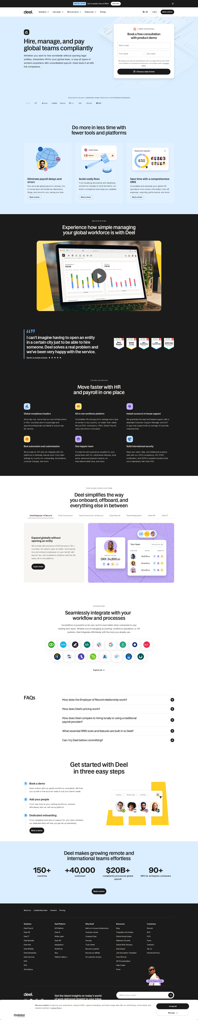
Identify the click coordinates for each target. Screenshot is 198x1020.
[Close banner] (172, 3)
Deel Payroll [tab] (115, 515)
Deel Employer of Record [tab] (41, 515)
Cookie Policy (56, 1008)
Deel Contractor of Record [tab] (91, 515)
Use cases (57, 12)
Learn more (38, 567)
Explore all (97, 670)
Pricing (103, 12)
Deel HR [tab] (151, 515)
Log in (154, 12)
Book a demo (167, 12)
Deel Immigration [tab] (134, 515)
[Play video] (99, 276)
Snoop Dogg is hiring (155, 981)
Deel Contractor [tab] (65, 515)
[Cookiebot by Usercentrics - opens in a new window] (19, 1015)
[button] (118, 699)
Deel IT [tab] (165, 515)
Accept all (172, 1006)
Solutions (42, 12)
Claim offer (115, 3)
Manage (171, 1013)
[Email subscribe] (170, 995)
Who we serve (73, 12)
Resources (89, 12)
